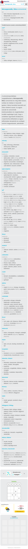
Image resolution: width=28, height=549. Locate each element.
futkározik (5, 328)
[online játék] (16, 475)
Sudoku (14, 481)
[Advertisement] (14, 78)
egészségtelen (6, 169)
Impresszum (11, 547)
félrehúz (4, 386)
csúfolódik (5, 296)
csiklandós (5, 254)
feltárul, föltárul (6, 437)
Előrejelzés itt (20, 511)
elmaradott (5, 152)
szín (3, 28)
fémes (4, 234)
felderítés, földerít (7, 358)
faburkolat (5, 377)
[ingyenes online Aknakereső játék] (8, 473)
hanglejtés (5, 349)
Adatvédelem (17, 547)
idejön (4, 339)
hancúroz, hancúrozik (8, 448)
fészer (4, 317)
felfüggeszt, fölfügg (7, 405)
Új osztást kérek (14, 518)
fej (3, 190)
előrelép (4, 140)
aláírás (4, 283)
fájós (3, 129)
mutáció (4, 245)
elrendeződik (5, 428)
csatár (4, 272)
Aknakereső (16, 472)
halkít (3, 396)
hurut (3, 56)
